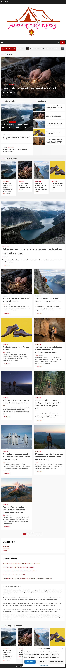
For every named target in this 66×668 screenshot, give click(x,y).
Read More (6, 265)
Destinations (12, 121)
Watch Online (62, 42)
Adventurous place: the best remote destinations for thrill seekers (17, 117)
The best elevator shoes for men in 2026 (39, 132)
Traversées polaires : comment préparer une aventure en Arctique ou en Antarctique (16, 437)
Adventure (10, 147)
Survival (10, 134)
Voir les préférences (56, 662)
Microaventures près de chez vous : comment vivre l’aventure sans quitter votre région (49, 437)
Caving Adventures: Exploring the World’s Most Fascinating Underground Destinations (39, 141)
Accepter (30, 662)
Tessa (3, 95)
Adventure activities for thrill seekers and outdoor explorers (33, 77)
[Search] (58, 42)
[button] (63, 648)
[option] (33, 77)
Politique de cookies (44, 665)
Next (41, 533)
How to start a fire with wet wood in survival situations (24, 48)
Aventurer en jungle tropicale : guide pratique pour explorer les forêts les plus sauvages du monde (49, 383)
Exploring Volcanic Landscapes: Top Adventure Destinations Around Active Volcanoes (16, 490)
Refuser (42, 662)
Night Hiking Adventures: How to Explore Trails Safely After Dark (16, 383)
